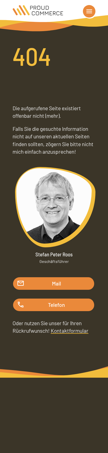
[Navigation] (89, 11)
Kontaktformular (69, 330)
